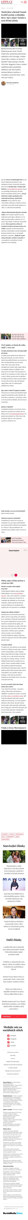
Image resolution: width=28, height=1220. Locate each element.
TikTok (12, 1042)
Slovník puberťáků (8, 1083)
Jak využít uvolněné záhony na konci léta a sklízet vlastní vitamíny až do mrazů (12, 1191)
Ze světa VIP (5, 834)
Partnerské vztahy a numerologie (11, 1099)
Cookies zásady (12, 1068)
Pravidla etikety (16, 1082)
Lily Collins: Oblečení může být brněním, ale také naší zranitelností (12, 1169)
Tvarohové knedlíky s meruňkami (11, 1124)
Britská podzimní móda (16, 1100)
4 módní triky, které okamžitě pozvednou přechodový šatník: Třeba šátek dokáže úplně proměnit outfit (12, 1132)
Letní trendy (6, 1092)
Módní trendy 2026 (8, 1091)
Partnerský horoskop (8, 1085)
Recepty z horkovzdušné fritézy (11, 1125)
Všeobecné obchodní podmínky (13, 1064)
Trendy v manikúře (17, 1096)
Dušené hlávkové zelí (8, 1118)
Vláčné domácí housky (9, 1116)
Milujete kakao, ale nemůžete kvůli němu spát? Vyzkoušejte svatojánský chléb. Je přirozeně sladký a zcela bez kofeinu (13, 1197)
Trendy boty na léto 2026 (10, 1101)
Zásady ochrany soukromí (12, 1071)
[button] (22, 2)
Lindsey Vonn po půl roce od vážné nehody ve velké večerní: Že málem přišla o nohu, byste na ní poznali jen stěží (12, 1145)
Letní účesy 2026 (7, 1104)
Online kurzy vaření (12, 1052)
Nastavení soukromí (13, 1074)
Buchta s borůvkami (9, 1121)
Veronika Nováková (12, 83)
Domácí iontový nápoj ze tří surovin (12, 1112)
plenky (17, 836)
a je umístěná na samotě (14, 189)
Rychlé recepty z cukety (10, 1114)
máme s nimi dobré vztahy (15, 696)
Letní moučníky (17, 1104)
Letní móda (17, 1091)
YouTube (13, 1045)
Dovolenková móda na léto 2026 (11, 1103)
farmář (11, 834)
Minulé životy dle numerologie (12, 1097)
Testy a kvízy (18, 1085)
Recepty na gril (14, 1092)
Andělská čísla (6, 1086)
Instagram (13, 1039)
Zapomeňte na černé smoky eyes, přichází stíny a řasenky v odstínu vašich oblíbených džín (12, 1173)
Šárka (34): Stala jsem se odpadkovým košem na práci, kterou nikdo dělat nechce (14, 991)
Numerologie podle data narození (12, 1088)
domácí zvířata (5, 839)
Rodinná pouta (19, 834)
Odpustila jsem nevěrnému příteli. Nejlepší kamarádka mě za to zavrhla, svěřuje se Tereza (13, 1162)
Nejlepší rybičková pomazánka (11, 1115)
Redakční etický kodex (12, 1061)
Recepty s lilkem (7, 1119)
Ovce (3, 836)
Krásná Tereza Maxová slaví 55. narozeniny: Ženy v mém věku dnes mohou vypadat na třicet (13, 979)
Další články (7, 1016)
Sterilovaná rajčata (17, 1109)
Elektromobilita (7, 1106)
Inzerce (13, 1058)
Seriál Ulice (6, 1100)
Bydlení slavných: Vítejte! (9, 1089)
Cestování (14, 1086)
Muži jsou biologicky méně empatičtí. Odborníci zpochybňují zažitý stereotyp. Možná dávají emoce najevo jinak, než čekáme (12, 1179)
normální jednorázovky (17, 414)
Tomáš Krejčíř (10, 836)
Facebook (13, 1035)
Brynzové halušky (17, 1119)
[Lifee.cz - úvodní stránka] (6, 2)
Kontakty (12, 1055)
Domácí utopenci (7, 1122)
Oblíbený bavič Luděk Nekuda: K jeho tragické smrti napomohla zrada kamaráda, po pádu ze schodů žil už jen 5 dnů (13, 1156)
